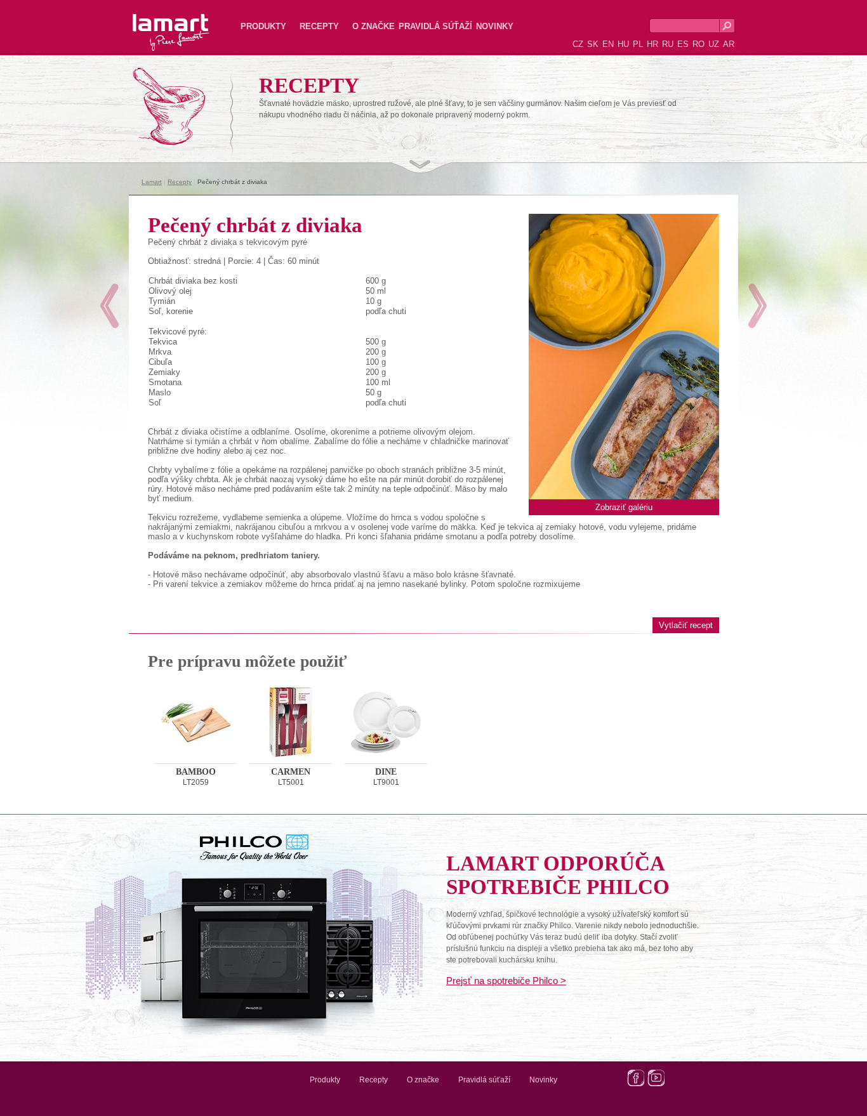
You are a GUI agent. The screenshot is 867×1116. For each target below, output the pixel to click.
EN (608, 44)
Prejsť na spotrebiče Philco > (506, 980)
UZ (713, 44)
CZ (577, 44)
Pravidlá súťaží (435, 26)
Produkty (263, 26)
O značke (373, 26)
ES (683, 44)
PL (638, 44)
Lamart (157, 22)
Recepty (319, 26)
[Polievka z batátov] (757, 306)
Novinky (494, 26)
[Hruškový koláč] (109, 306)
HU (623, 44)
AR (728, 44)
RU (667, 44)
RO (698, 44)
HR (652, 44)
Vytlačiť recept (686, 625)
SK (593, 44)
